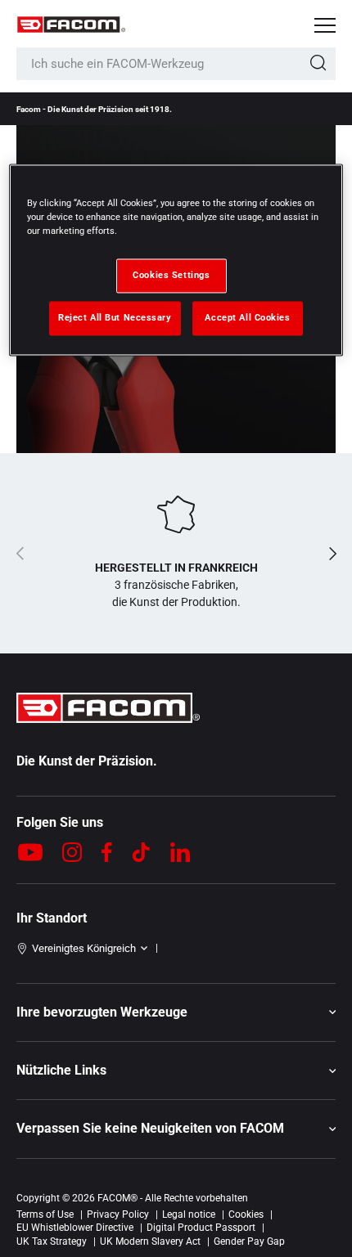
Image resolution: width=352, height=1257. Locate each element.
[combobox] (176, 63)
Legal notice (188, 1214)
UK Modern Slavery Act (150, 1241)
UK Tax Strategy (51, 1241)
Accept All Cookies (247, 317)
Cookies (246, 1214)
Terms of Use (45, 1214)
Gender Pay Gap (249, 1241)
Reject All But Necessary (115, 317)
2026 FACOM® (105, 1198)
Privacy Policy (118, 1214)
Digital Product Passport (201, 1227)
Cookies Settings (171, 275)
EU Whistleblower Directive (74, 1227)
